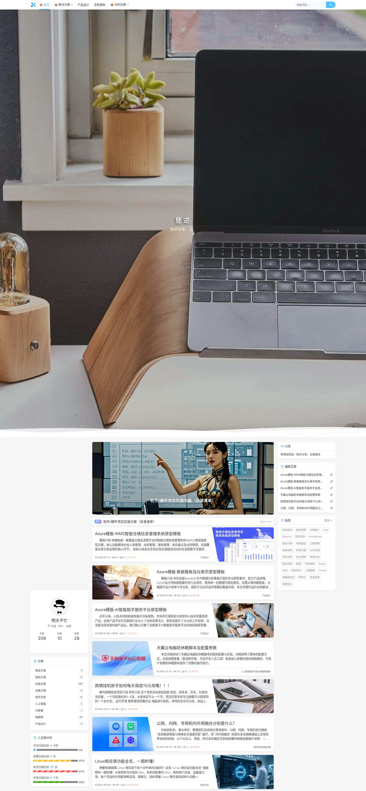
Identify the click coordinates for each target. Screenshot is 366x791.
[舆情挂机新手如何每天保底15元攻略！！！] (243, 696)
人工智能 (245, 671)
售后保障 (287, 563)
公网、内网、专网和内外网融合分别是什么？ (197, 723)
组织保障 (301, 529)
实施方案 (266, 747)
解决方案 (64, 4)
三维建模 (310, 570)
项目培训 (296, 570)
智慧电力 (287, 583)
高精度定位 (288, 577)
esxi (325, 529)
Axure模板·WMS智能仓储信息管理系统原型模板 (138, 533)
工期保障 (315, 543)
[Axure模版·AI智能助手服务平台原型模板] (243, 620)
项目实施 (287, 556)
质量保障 (287, 549)
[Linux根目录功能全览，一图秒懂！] (243, 772)
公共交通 (315, 549)
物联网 (267, 671)
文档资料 (99, 5)
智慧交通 (301, 549)
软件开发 (254, 671)
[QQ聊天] (46, 648)
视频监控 (301, 543)
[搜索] (331, 5)
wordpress (315, 536)
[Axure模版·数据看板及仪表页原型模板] (123, 582)
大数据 (261, 671)
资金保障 (315, 577)
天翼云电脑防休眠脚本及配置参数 (187, 647)
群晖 (298, 563)
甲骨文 (302, 577)
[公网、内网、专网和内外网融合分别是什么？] (123, 734)
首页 (46, 5)
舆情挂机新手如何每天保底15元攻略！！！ (133, 685)
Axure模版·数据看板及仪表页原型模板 (191, 571)
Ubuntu (286, 536)
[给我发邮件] (72, 648)
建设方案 (287, 543)
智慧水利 (315, 556)
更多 (327, 520)
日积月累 (120, 4)
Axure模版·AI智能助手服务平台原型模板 (131, 609)
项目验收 (300, 536)
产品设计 (83, 5)
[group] (183, 478)
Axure (322, 563)
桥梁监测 (287, 529)
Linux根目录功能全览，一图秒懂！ (126, 761)
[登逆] (34, 4)
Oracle (322, 570)
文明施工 (315, 529)
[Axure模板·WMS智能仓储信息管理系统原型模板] (243, 544)
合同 (284, 570)
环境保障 (310, 563)
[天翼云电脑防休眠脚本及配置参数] (123, 658)
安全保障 (301, 556)
